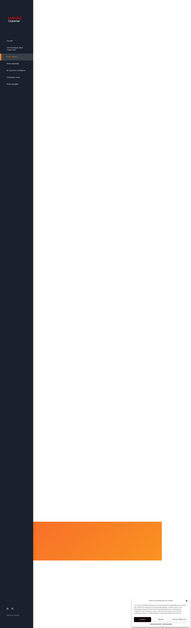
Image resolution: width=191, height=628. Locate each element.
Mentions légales (167, 624)
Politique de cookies (155, 624)
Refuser (160, 619)
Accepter (142, 619)
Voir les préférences (179, 619)
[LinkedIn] (12, 609)
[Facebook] (7, 609)
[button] (186, 601)
